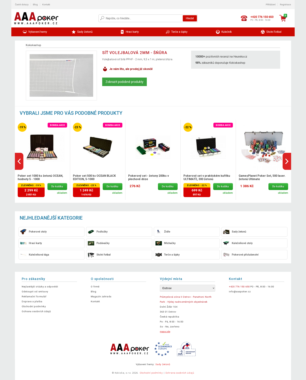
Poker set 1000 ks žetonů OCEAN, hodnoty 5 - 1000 (40, 177)
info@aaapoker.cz (240, 291)
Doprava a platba (32, 301)
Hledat (190, 18)
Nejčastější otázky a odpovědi (40, 286)
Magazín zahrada (101, 296)
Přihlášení (271, 4)
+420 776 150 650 (239, 286)
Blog (35, 4)
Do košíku (57, 186)
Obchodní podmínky (34, 306)
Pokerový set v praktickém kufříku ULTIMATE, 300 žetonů (206, 177)
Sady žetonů (162, 364)
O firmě (95, 286)
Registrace (285, 4)
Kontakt (46, 4)
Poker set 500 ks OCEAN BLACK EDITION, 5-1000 (94, 177)
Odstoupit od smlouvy (35, 291)
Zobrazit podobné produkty (124, 82)
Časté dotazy (22, 4)
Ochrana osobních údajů (36, 311)
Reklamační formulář (34, 296)
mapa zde (165, 331)
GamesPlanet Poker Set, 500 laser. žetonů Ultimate (262, 177)
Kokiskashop (33, 45)
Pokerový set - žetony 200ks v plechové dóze (148, 177)
